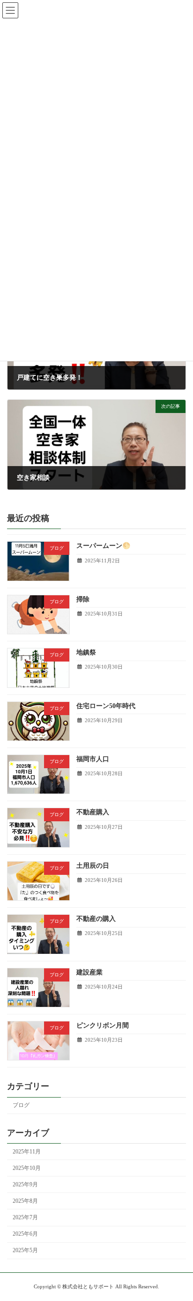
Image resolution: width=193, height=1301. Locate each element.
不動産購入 (92, 812)
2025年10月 (27, 1168)
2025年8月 (25, 1201)
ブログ (21, 1105)
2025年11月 (27, 1151)
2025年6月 (25, 1234)
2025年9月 (25, 1184)
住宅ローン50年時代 (105, 705)
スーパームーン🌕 (103, 546)
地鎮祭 (86, 652)
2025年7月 (25, 1217)
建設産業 (89, 972)
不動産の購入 (96, 919)
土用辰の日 (92, 865)
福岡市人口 (92, 759)
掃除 (82, 599)
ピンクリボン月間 (102, 1025)
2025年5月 (25, 1250)
